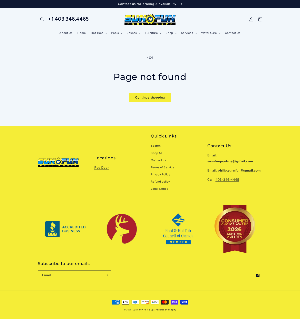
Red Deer (101, 167)
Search (156, 145)
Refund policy (160, 181)
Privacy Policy (160, 174)
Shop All (156, 153)
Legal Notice (159, 189)
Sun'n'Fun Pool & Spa (144, 309)
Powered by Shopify (166, 309)
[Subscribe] (106, 275)
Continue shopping (150, 97)
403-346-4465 (227, 180)
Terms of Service (162, 167)
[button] (42, 19)
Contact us (158, 160)
